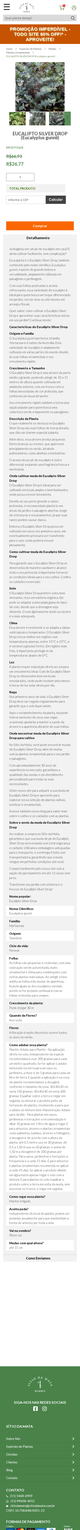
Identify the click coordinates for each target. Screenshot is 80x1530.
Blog (9, 1470)
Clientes (11, 1462)
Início (9, 48)
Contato (12, 1478)
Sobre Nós (13, 1438)
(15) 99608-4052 (23, 1501)
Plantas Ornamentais (18, 52)
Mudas (53, 48)
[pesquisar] (73, 18)
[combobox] (36, 18)
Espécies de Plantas (30, 48)
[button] (19, 123)
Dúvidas (11, 1454)
